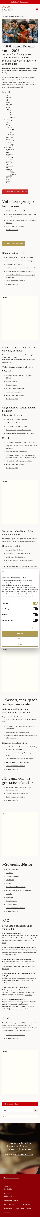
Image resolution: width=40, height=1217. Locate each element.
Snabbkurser (9, 883)
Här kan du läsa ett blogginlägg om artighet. (19, 461)
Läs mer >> (14, 954)
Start (3, 16)
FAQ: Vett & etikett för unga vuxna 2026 (9, 179)
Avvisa (20, 644)
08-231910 (7, 1193)
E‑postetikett (9, 873)
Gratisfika (9, 894)
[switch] (35, 608)
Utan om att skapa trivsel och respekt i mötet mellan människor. (21, 222)
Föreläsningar (14, 1)
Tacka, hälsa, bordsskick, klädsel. (15, 887)
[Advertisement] (20, 318)
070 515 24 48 (8, 1196)
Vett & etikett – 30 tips (12, 869)
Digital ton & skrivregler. (13, 876)
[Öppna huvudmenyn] (26, 8)
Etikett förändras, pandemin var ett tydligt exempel (9, 105)
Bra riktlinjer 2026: (11, 144)
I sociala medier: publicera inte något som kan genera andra (21, 568)
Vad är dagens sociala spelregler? (11, 114)
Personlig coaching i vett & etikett (13, 243)
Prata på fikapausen (11, 901)
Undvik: (11, 134)
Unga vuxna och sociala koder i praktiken (9, 122)
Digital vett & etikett (12, 904)
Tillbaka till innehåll (12, 230)
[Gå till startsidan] (7, 8)
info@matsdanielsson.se (11, 1200)
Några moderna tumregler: (11, 172)
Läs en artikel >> (25, 1009)
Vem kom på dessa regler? (13, 392)
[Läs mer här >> (14, 1009)
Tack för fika (9, 897)
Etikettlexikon (10, 880)
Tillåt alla (20, 633)
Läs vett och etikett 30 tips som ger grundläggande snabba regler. (20, 276)
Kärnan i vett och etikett (8, 97)
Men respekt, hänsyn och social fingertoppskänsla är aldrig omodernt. (21, 737)
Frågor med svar (24, 1)
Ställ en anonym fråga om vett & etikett (15, 191)
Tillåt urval (20, 639)
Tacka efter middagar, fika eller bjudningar (18, 430)
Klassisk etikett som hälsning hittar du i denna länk (21, 433)
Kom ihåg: (11, 158)
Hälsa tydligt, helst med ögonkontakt (16, 419)
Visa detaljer (30, 628)
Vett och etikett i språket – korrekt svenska (18, 890)
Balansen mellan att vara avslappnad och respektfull (9, 165)
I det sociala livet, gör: (11, 130)
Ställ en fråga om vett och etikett (15, 226)
